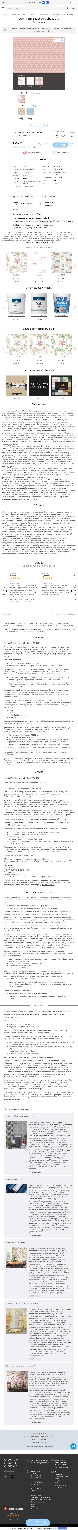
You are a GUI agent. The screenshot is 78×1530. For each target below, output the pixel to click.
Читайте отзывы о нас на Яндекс (62, 614)
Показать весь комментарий (52, 601)
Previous (3, 266)
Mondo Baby (27, 169)
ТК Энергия (58, 1487)
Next (74, 266)
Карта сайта (35, 1509)
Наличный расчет (60, 1465)
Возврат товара (36, 1495)
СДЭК (56, 1483)
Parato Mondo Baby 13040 (47, 629)
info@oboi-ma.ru (61, 851)
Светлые (57, 183)
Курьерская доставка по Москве (62, 1477)
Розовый (57, 169)
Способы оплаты (60, 1460)
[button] (39, 125)
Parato (25, 172)
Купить (62, 144)
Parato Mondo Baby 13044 (23, 625)
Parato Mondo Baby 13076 (54, 625)
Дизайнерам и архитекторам (40, 1497)
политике (53, 1528)
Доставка (34, 1490)
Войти (74, 8)
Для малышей (47, 247)
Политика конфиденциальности (41, 1500)
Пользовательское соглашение (41, 1502)
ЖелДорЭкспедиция (61, 1485)
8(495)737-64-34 (48, 884)
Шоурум (33, 1506)
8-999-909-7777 (27, 1046)
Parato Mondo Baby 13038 (48, 623)
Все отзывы (6, 614)
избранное (71, 144)
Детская (57, 177)
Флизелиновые (28, 186)
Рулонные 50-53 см (61, 172)
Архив (33, 1504)
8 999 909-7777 (10, 1466)
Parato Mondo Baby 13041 (16, 631)
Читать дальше (35, 1172)
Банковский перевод (61, 1467)
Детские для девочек (30, 181)
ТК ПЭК (57, 1480)
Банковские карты (60, 1462)
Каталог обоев (36, 1488)
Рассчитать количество (65, 152)
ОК (62, 1528)
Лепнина (34, 1493)
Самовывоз (58, 1474)
